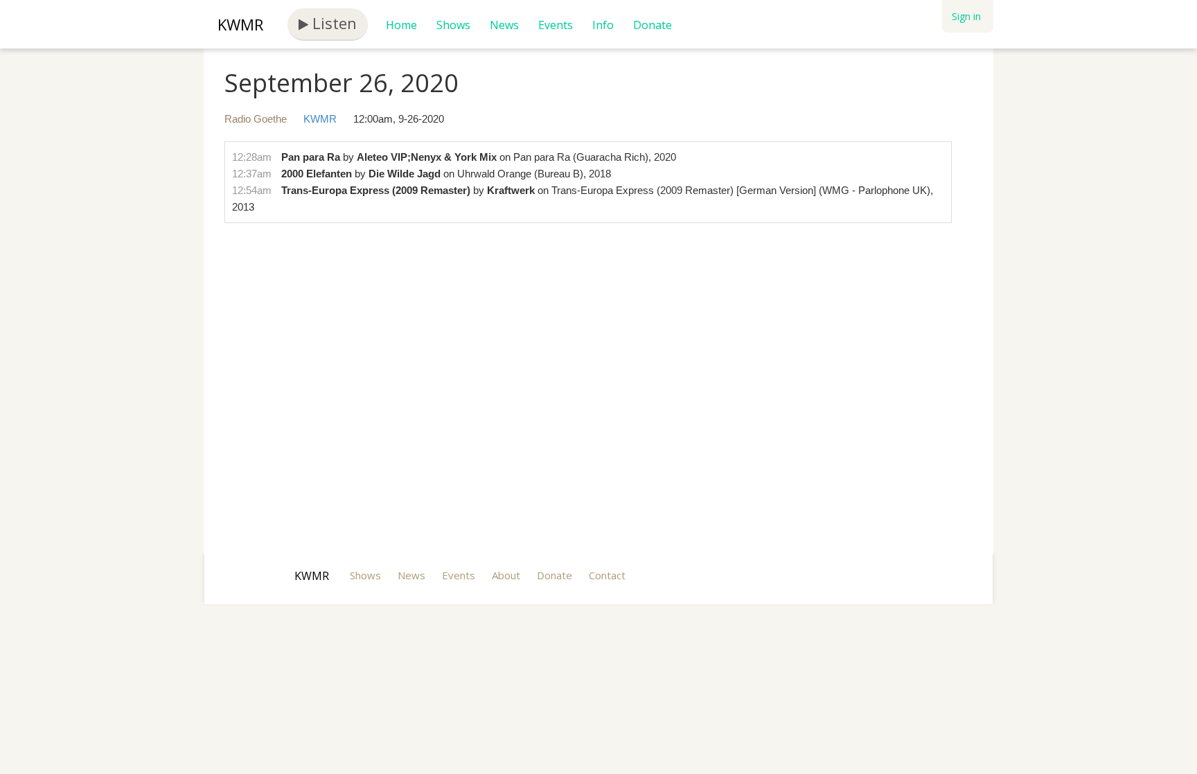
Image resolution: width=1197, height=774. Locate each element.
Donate (652, 25)
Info (603, 25)
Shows (453, 25)
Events (555, 25)
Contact (607, 575)
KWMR (240, 24)
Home (401, 25)
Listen (332, 22)
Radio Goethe (255, 119)
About (506, 575)
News (504, 25)
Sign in (966, 16)
